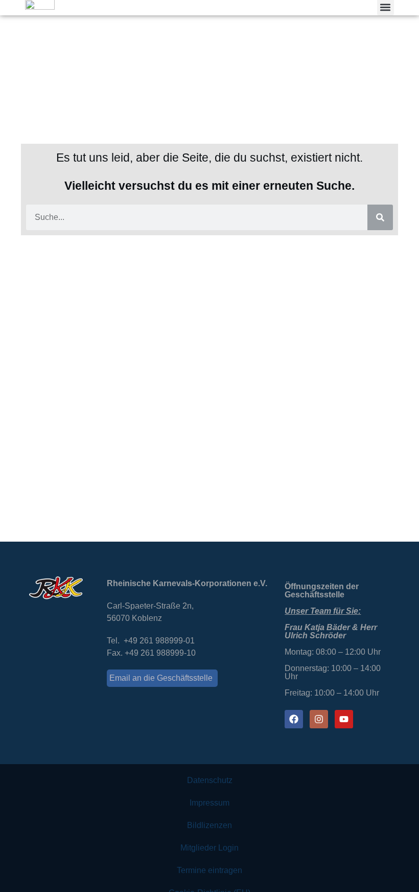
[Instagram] (319, 719)
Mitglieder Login (209, 847)
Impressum (209, 802)
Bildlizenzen (209, 825)
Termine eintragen (209, 870)
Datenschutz (209, 780)
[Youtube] (344, 719)
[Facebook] (294, 719)
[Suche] (380, 217)
